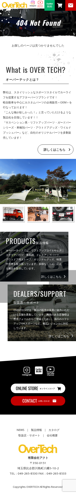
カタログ (54, 430)
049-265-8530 (28, 473)
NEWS (20, 430)
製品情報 (36, 430)
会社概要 (52, 435)
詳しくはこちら (54, 149)
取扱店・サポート (29, 435)
